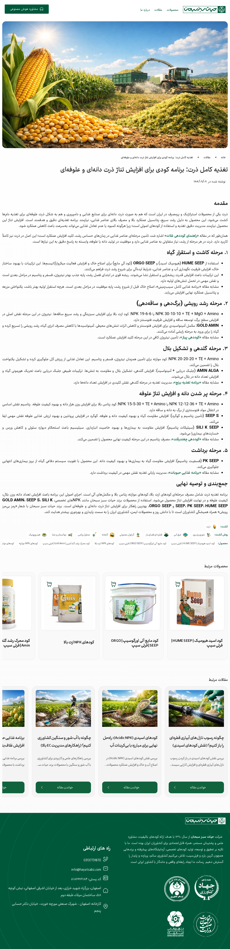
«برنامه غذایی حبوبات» (184, 472)
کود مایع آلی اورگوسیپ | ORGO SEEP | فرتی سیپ (142, 543)
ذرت (208, 526)
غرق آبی (177, 534)
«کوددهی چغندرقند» (186, 438)
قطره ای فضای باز (154, 534)
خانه (223, 157)
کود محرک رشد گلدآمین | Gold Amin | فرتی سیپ (66, 543)
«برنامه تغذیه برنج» (187, 382)
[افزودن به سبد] (177, 584)
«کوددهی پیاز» (190, 337)
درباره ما (145, 10)
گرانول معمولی (127, 534)
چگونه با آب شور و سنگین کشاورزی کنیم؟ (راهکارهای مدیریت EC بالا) (64, 741)
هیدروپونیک (34, 534)
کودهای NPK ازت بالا (104, 543)
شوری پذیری (199, 534)
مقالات (158, 10)
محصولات (172, 10)
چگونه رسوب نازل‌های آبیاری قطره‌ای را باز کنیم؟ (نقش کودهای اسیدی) (196, 741)
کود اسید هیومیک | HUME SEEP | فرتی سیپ (193, 543)
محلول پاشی (84, 534)
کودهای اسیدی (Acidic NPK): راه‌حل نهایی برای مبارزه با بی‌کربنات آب (130, 741)
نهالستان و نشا (59, 534)
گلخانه (105, 534)
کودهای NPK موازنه (28, 543)
